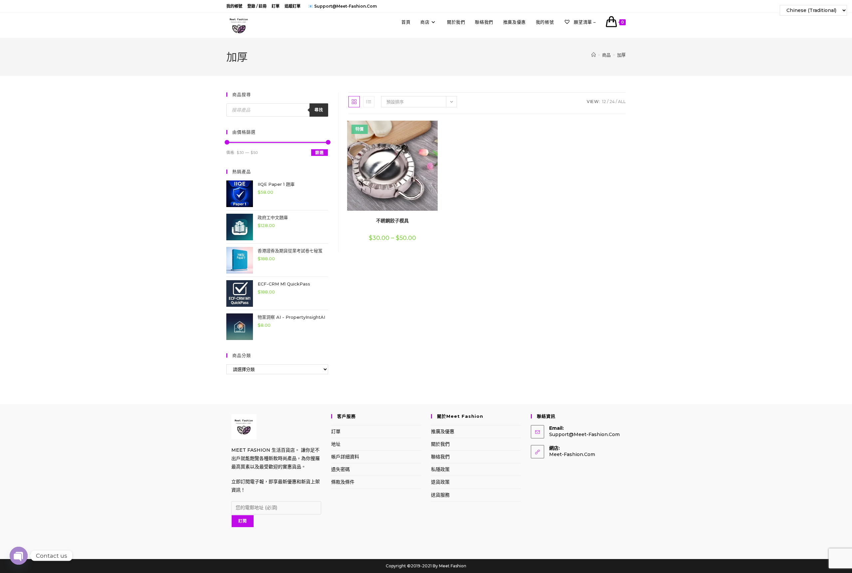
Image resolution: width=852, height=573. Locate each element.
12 (604, 101)
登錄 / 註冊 (257, 6)
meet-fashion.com (572, 454)
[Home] (593, 54)
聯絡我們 (440, 457)
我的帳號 (234, 6)
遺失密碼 (340, 469)
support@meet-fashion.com (584, 434)
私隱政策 (440, 469)
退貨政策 (440, 482)
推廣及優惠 (442, 431)
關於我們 (440, 444)
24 (612, 101)
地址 (335, 444)
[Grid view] (354, 101)
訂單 (276, 6)
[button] (418, 128)
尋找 (319, 109)
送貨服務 (440, 495)
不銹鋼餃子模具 (392, 221)
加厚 (621, 54)
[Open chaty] (19, 554)
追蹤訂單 (293, 6)
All (622, 101)
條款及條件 (342, 482)
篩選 (319, 152)
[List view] (368, 101)
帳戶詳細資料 (345, 457)
